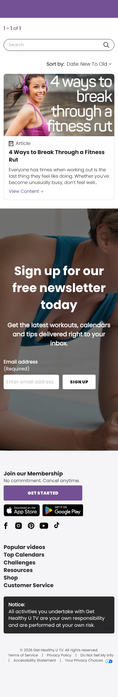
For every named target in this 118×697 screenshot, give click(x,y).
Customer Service (29, 585)
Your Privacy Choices (84, 660)
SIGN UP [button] (79, 382)
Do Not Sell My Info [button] (96, 655)
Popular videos (24, 547)
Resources (18, 570)
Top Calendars (24, 555)
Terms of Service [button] (23, 655)
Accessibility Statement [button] (35, 660)
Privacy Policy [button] (59, 655)
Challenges (19, 563)
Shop (11, 578)
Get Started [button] (43, 493)
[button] (106, 45)
